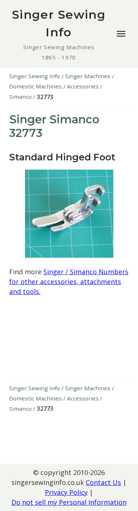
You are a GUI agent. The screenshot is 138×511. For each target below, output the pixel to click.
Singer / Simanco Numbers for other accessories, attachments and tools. (68, 281)
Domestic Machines (35, 86)
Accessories (83, 86)
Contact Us (103, 482)
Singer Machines (87, 76)
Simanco (20, 96)
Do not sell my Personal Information (69, 502)
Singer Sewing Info (34, 76)
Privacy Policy (66, 492)
